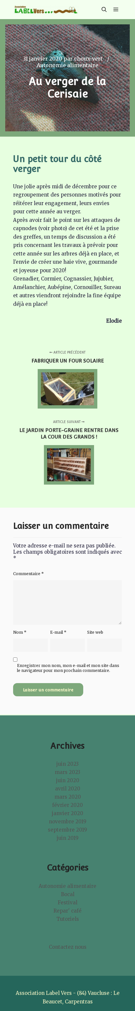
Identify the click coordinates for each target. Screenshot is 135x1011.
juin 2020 (67, 780)
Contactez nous (68, 947)
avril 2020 (67, 788)
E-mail (58, 632)
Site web (95, 632)
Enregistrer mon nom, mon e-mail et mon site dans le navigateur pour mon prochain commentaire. (68, 668)
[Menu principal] (116, 9)
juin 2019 (68, 838)
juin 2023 (67, 764)
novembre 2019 (68, 821)
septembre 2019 (67, 830)
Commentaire (28, 573)
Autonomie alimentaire (67, 65)
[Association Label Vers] (46, 9)
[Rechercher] (104, 9)
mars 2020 (67, 797)
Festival (67, 902)
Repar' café (67, 911)
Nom (20, 632)
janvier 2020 (67, 813)
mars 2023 (67, 772)
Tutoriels (67, 919)
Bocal (67, 894)
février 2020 (67, 805)
